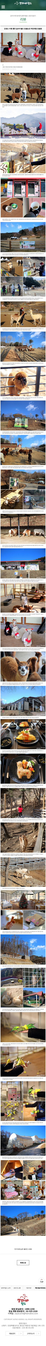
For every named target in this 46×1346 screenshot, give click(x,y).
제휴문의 (12, 1333)
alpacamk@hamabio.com (26, 1313)
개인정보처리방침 (40, 1288)
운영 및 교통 (17, 1288)
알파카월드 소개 (5, 1288)
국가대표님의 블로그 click (23, 1249)
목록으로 (23, 1263)
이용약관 (28, 1288)
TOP (41, 1282)
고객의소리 (31, 1333)
